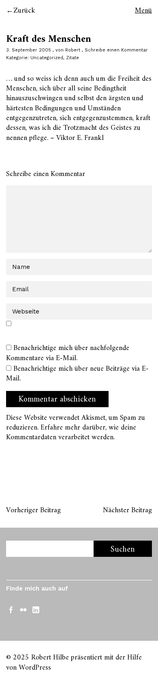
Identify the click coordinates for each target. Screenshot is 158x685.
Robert (72, 50)
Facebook (11, 609)
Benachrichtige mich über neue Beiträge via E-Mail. (77, 374)
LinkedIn (36, 609)
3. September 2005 (28, 50)
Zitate (72, 57)
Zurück (24, 10)
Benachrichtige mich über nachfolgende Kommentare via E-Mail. (67, 353)
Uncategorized (46, 57)
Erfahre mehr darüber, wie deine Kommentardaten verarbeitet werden (71, 432)
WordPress (35, 667)
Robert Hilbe (50, 657)
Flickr (24, 609)
